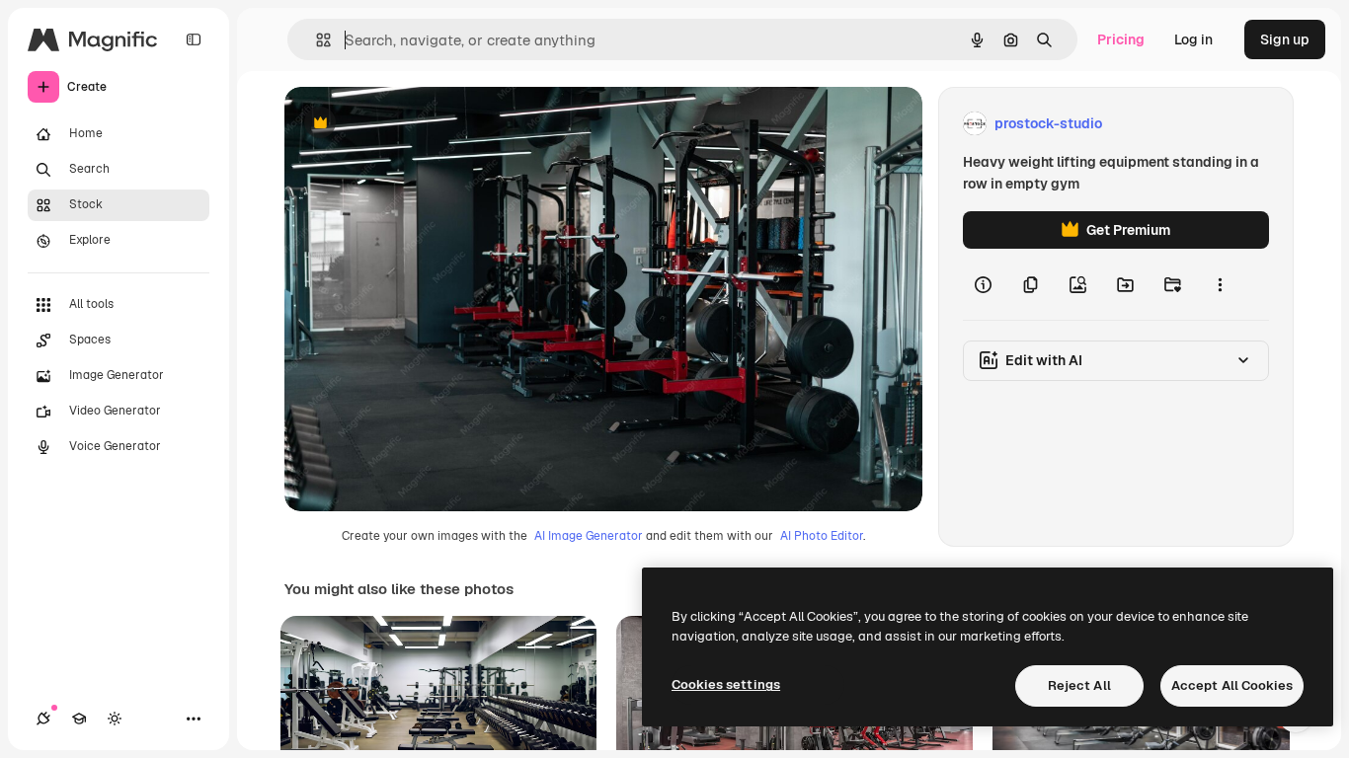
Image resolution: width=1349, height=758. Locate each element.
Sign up (1284, 39)
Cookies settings (726, 684)
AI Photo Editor (821, 536)
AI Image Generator (588, 536)
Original (410, 123)
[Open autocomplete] (315, 40)
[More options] (1219, 284)
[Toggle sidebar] (193, 39)
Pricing (1121, 39)
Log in (1193, 39)
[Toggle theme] (114, 718)
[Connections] (43, 718)
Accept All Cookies (1232, 685)
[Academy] (79, 718)
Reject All (1079, 685)
